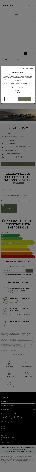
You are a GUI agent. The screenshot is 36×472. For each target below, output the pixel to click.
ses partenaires (13, 74)
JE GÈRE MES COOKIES (10, 99)
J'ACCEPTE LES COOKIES (24, 99)
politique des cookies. (25, 87)
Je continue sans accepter (28, 68)
